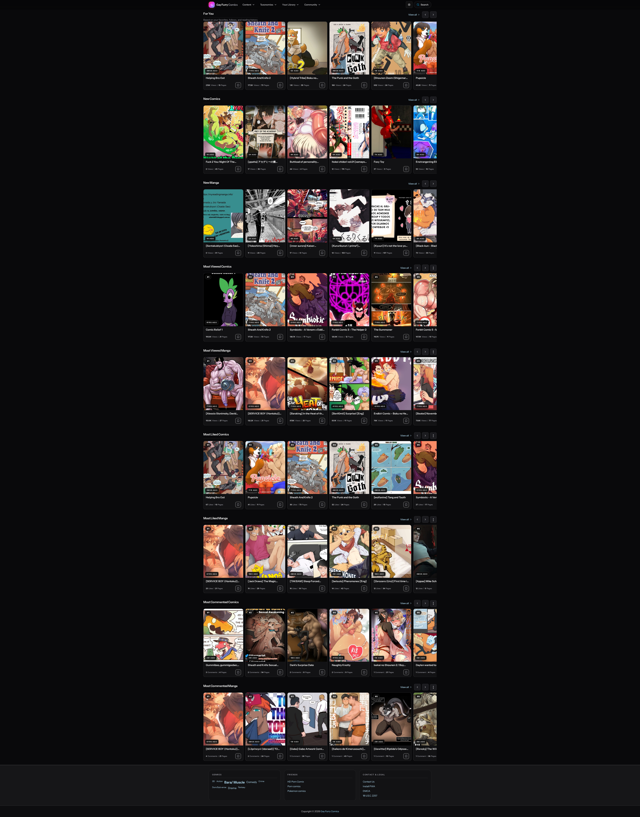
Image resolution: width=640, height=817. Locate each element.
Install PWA (369, 786)
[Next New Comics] (433, 100)
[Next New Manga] (433, 183)
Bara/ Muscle (234, 782)
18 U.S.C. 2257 (370, 795)
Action (219, 781)
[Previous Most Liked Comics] (417, 435)
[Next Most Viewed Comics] (425, 268)
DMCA (366, 790)
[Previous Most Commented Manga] (417, 687)
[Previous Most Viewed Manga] (417, 351)
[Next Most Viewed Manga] (425, 351)
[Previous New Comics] (425, 100)
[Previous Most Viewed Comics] (417, 268)
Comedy (251, 782)
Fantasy (241, 787)
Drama (232, 788)
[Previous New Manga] (425, 183)
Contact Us (368, 781)
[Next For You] (433, 14)
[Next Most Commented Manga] (425, 687)
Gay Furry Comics (329, 811)
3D (213, 781)
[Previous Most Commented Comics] (417, 603)
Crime (261, 781)
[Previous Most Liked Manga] (417, 519)
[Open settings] (409, 4)
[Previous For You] (425, 14)
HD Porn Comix (296, 781)
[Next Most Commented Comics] (425, 603)
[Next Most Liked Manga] (425, 519)
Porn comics (294, 786)
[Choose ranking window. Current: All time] (433, 268)
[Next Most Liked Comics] (425, 435)
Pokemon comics (297, 790)
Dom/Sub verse (219, 787)
